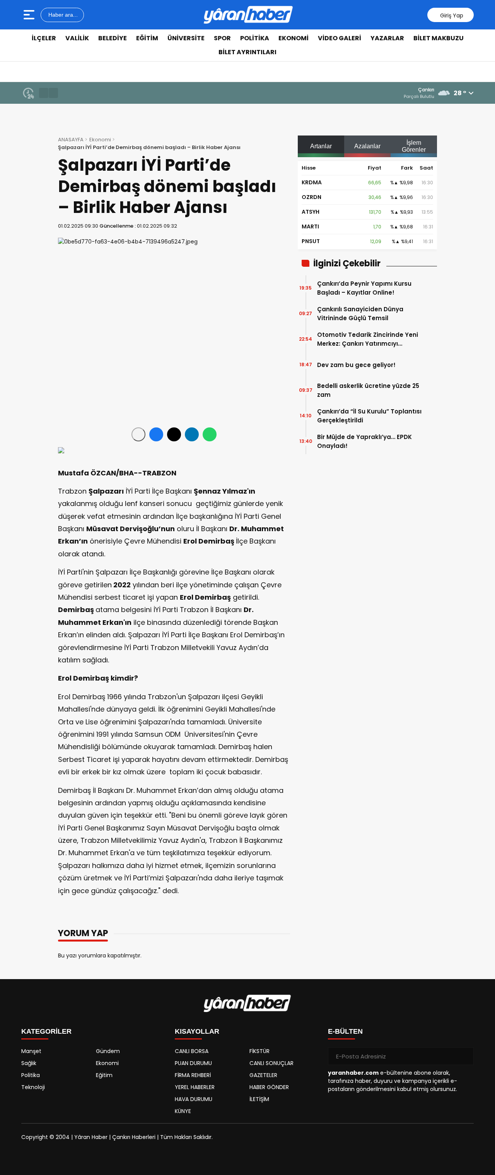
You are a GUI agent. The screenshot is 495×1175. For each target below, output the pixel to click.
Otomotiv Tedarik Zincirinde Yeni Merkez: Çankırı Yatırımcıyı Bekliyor (367, 339)
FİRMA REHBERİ (193, 1075)
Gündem (108, 1051)
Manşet (31, 1051)
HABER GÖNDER (269, 1087)
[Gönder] (465, 1056)
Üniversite (186, 38)
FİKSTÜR (259, 1051)
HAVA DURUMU (193, 1099)
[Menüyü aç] (30, 14)
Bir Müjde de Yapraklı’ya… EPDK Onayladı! (364, 441)
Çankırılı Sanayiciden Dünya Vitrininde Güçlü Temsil (360, 313)
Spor (222, 38)
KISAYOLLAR (197, 1031)
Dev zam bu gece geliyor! (356, 365)
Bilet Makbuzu (438, 38)
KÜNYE (183, 1111)
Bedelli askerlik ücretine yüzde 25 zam (368, 390)
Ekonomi (293, 38)
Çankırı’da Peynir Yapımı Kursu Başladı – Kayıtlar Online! (364, 288)
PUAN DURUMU (193, 1063)
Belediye (112, 38)
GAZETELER (263, 1075)
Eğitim (147, 38)
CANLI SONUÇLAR (271, 1063)
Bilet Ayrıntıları (247, 52)
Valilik (77, 38)
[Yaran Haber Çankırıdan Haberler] (248, 15)
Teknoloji (33, 1087)
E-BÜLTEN (345, 1031)
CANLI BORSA (191, 1051)
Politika (254, 38)
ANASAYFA (71, 139)
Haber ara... (62, 15)
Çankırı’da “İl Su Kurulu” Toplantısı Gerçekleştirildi (369, 415)
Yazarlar (387, 38)
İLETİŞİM (259, 1099)
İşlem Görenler (414, 146)
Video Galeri (339, 38)
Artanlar (321, 146)
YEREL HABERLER (195, 1087)
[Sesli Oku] (138, 434)
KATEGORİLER (46, 1031)
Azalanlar (367, 146)
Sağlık (28, 1063)
